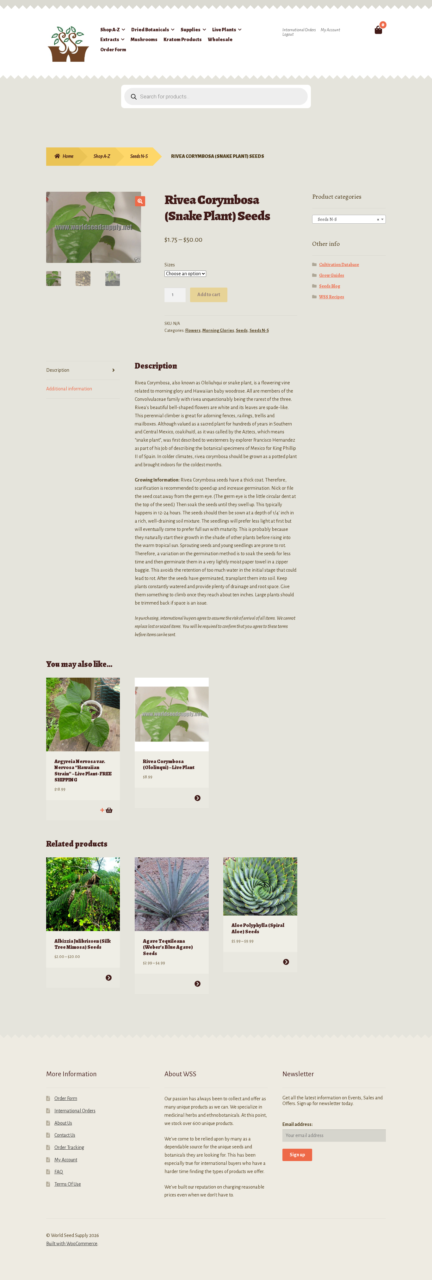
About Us (63, 1123)
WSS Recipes (331, 297)
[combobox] (349, 219)
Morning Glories (218, 330)
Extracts (109, 39)
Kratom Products (183, 39)
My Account (330, 30)
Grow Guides (331, 275)
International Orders (299, 30)
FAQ (58, 1171)
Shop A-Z (110, 29)
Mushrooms (144, 39)
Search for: (363, 29)
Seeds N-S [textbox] (347, 219)
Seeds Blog (329, 286)
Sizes (169, 264)
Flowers (193, 330)
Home (68, 156)
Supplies (191, 29)
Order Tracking (69, 1147)
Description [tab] (57, 370)
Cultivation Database (339, 265)
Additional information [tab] (69, 388)
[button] (140, 201)
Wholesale (220, 39)
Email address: (297, 1124)
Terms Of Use (67, 1184)
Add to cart (208, 294)
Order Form (113, 49)
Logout (288, 34)
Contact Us (64, 1135)
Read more (109, 810)
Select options (197, 798)
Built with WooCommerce (71, 1243)
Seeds (242, 330)
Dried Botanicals (150, 29)
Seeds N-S (139, 156)
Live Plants (224, 29)
